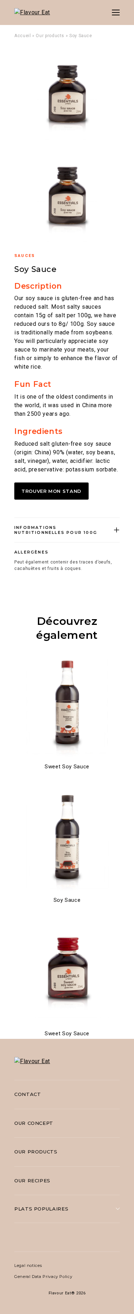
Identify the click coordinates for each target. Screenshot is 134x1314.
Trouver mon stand (51, 491)
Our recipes (32, 1180)
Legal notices (28, 1265)
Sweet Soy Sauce (67, 766)
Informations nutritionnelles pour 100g (55, 530)
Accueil (22, 35)
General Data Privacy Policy (43, 1276)
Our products (50, 35)
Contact (27, 1094)
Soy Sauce (67, 900)
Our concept (33, 1123)
